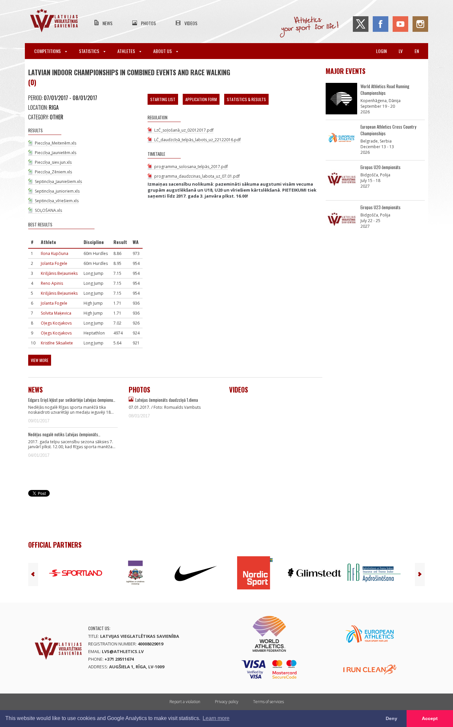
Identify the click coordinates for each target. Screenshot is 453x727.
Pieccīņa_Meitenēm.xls (55, 143)
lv (401, 50)
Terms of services (268, 701)
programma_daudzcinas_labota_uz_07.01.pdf (197, 176)
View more (39, 360)
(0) (32, 82)
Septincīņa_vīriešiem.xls (57, 201)
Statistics (89, 50)
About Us (163, 50)
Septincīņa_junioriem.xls (57, 191)
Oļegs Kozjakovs (56, 323)
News (107, 23)
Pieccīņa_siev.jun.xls (53, 162)
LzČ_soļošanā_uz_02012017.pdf (184, 130)
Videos (190, 23)
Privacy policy (226, 701)
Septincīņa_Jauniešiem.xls (58, 181)
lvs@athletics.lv (123, 651)
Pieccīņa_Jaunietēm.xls (55, 152)
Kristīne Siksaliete (57, 343)
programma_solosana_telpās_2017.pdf (191, 166)
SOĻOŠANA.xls (48, 210)
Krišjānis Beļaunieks (59, 273)
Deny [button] (391, 718)
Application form (201, 99)
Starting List (162, 99)
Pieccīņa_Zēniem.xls (53, 172)
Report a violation (184, 701)
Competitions (48, 50)
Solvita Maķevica (56, 313)
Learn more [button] (216, 718)
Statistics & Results (246, 99)
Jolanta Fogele (54, 263)
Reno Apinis (52, 283)
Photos (148, 23)
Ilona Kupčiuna (54, 253)
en (417, 50)
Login (381, 50)
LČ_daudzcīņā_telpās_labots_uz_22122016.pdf (197, 140)
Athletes (126, 50)
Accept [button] (430, 718)
